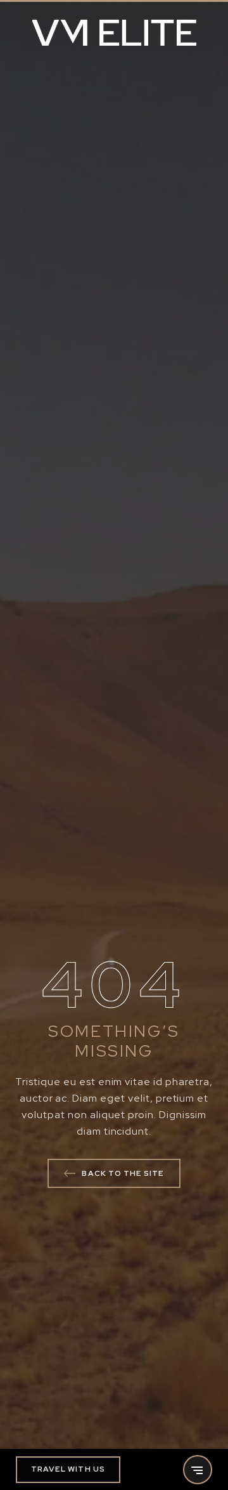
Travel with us (68, 1469)
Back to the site (122, 1173)
